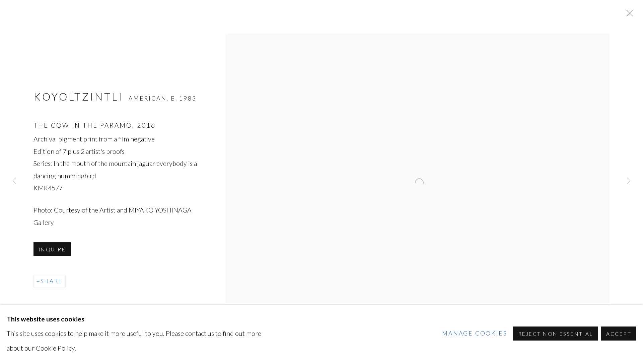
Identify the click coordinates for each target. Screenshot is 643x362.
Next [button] (628, 181)
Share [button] (52, 281)
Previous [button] (14, 181)
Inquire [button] (52, 249)
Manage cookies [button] (474, 333)
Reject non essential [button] (555, 334)
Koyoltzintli (80, 96)
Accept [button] (618, 334)
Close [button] (628, 15)
